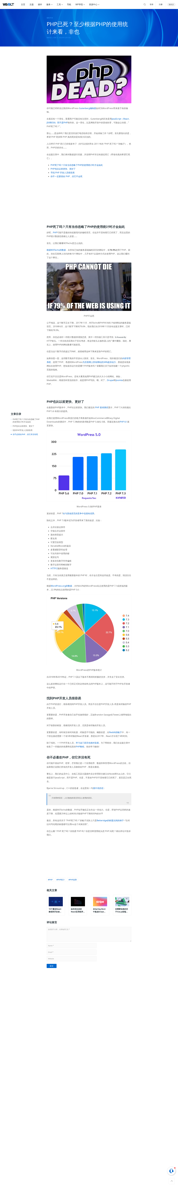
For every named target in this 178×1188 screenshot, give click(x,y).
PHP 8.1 (123, 421)
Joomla (119, 380)
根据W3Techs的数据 (56, 250)
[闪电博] (9, 4)
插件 (40, 4)
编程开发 (50, 18)
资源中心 (93, 4)
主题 (31, 4)
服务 (48, 4)
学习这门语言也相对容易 (87, 742)
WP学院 (79, 4)
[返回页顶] (172, 1181)
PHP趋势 (73, 879)
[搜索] (144, 4)
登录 (151, 4)
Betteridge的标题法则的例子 (110, 820)
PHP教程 (80, 746)
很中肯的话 (98, 788)
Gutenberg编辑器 (87, 108)
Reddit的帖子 (115, 732)
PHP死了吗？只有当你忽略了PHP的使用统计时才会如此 (77, 165)
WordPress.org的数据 (61, 585)
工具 (59, 4)
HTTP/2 (54, 568)
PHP (55, 232)
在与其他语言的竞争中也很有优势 (78, 513)
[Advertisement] (89, 199)
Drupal (110, 380)
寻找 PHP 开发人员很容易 (63, 172)
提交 (51, 966)
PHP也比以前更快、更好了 (63, 168)
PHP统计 (61, 879)
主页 (23, 4)
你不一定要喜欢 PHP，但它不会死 (66, 176)
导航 (69, 4)
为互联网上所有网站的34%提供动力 (99, 362)
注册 (160, 4)
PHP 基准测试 (101, 407)
